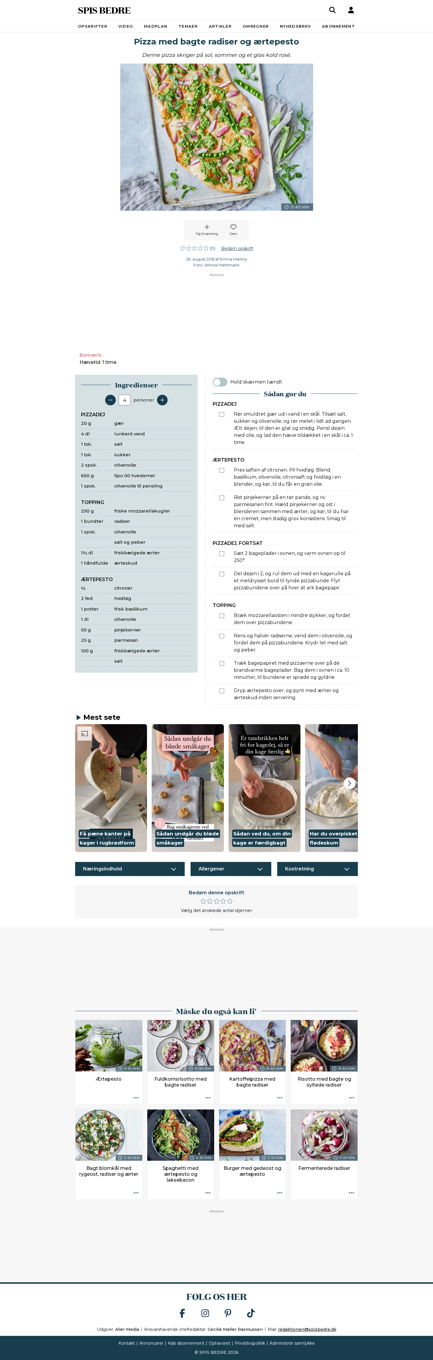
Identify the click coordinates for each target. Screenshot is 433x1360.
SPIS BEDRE (104, 10)
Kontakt (126, 1343)
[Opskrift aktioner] (136, 1098)
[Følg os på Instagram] (205, 1313)
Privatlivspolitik (250, 1343)
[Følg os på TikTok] (251, 1313)
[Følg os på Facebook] (182, 1313)
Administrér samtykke (292, 1343)
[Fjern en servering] (110, 400)
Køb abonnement (186, 1343)
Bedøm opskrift (237, 248)
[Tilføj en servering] (162, 400)
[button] (111, 788)
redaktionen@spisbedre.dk (307, 1329)
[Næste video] (350, 783)
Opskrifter (92, 26)
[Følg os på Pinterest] (228, 1313)
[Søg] (332, 10)
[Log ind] (351, 10)
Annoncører (151, 1343)
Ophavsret (219, 1343)
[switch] (220, 382)
